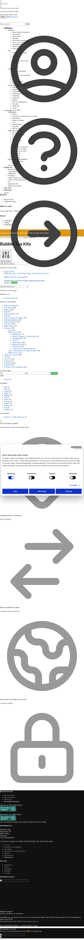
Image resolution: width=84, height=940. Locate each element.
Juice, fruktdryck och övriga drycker (22, 351)
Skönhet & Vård (10, 306)
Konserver (8, 363)
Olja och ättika (9, 314)
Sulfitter (7, 410)
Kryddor (7, 365)
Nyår (6, 312)
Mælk (6, 393)
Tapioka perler (9, 298)
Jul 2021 (7, 359)
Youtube (7, 873)
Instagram (8, 225)
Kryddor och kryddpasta (13, 367)
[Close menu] (1, 1)
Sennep (7, 401)
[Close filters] (1, 421)
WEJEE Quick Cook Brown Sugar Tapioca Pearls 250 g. (24, 281)
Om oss (7, 845)
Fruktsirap (16, 347)
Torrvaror (7, 324)
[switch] (32, 477)
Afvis (15, 491)
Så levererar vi (9, 795)
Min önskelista (9, 797)
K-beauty (7, 361)
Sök (27, 24)
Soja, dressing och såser (13, 318)
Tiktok (6, 867)
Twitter (6, 223)
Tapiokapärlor (22, 277)
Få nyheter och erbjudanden (15, 851)
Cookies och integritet (12, 847)
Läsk (10, 330)
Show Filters (6, 261)
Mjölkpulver (16, 334)
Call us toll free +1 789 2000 (11, 211)
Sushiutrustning (10, 322)
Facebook (8, 221)
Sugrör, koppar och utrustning (23, 336)
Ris (5, 316)
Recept (6, 853)
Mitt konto (8, 28)
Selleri (6, 399)
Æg (5, 387)
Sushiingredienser (11, 320)
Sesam (6, 403)
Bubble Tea (17, 237)
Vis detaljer (73, 485)
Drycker (8, 237)
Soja (5, 408)
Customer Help (10, 201)
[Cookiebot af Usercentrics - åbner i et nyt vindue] (73, 447)
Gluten (6, 391)
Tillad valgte (42, 491)
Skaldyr (7, 405)
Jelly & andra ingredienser (22, 349)
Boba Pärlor (16, 342)
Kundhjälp (8, 110)
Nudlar (6, 310)
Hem (2, 237)
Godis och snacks (11, 355)
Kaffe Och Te (13, 353)
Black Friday (9, 326)
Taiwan (7, 379)
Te (13, 340)
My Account (8, 199)
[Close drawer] (1, 6)
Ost (5, 397)
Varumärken (8, 855)
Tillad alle (68, 491)
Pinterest (7, 871)
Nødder (7, 395)
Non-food (8, 308)
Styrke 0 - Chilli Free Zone (14, 417)
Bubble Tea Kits (10, 277)
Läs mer (14, 283)
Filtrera (54, 373)
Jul (5, 357)
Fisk (5, 389)
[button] (3, 277)
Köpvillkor (8, 849)
